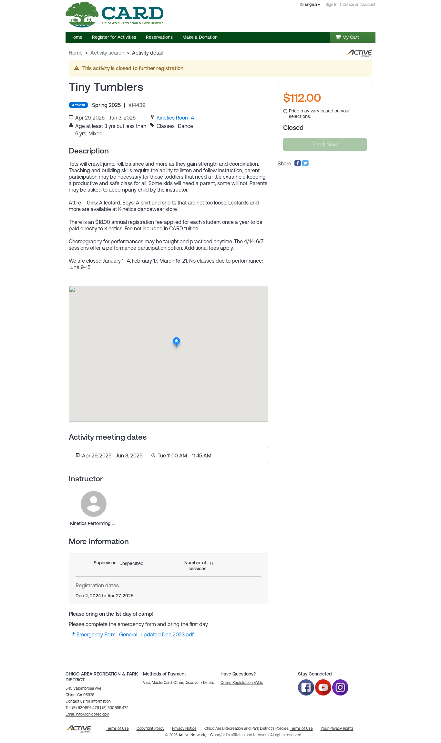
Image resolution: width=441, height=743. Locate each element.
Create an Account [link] (359, 4)
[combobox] (311, 5)
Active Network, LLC (196, 735)
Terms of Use (301, 728)
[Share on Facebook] (298, 165)
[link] (175, 117)
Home (76, 53)
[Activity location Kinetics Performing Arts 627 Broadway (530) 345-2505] (176, 339)
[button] (87, 714)
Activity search (107, 53)
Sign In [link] (331, 4)
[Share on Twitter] (305, 165)
